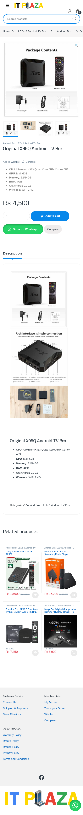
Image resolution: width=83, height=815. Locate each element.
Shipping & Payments (15, 708)
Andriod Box (64, 31)
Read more (73, 595)
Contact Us (9, 702)
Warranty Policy (12, 734)
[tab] (12, 255)
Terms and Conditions (16, 758)
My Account (51, 702)
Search (74, 18)
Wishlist (48, 714)
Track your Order (54, 708)
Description (12, 253)
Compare (31, 161)
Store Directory (12, 714)
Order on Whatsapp (25, 229)
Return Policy (11, 740)
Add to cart (52, 215)
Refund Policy (11, 746)
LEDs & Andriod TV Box (32, 31)
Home (6, 31)
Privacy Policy (11, 752)
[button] (23, 228)
